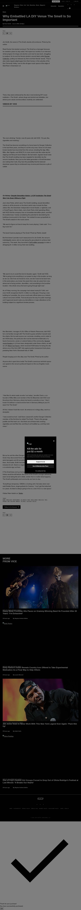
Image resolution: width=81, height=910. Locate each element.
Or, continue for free (41, 471)
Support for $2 (40, 462)
